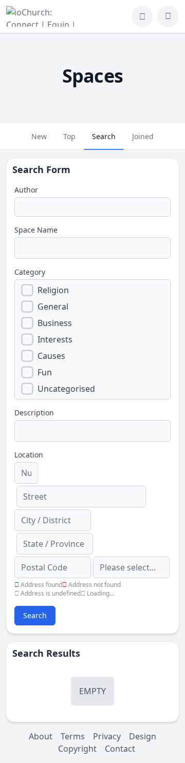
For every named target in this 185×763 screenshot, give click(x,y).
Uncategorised (66, 388)
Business (55, 323)
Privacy (107, 736)
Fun (45, 372)
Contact (120, 748)
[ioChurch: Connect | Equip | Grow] (43, 16)
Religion (53, 290)
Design (142, 736)
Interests (55, 339)
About (40, 736)
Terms (73, 736)
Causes (51, 355)
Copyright (77, 748)
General (53, 306)
